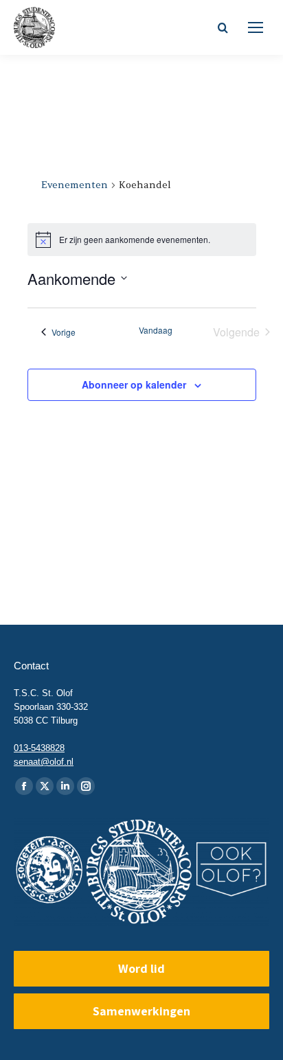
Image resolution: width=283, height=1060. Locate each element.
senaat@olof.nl (43, 762)
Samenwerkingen (141, 1011)
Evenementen (74, 184)
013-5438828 (39, 748)
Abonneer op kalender (134, 384)
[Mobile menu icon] (255, 27)
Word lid (141, 968)
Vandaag (155, 330)
